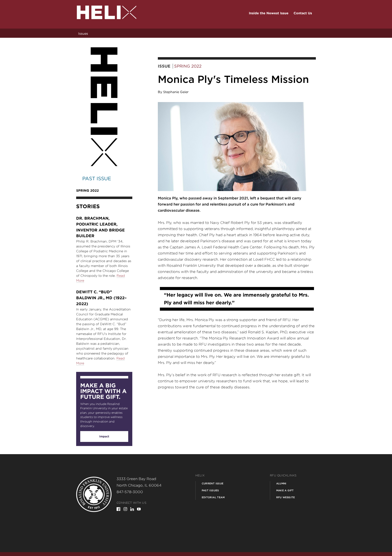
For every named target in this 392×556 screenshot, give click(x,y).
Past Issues (210, 490)
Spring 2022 (188, 66)
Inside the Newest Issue (268, 13)
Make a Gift (285, 490)
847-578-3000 (130, 492)
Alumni (281, 483)
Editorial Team (213, 497)
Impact (104, 436)
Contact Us (303, 13)
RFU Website (285, 497)
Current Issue (213, 483)
